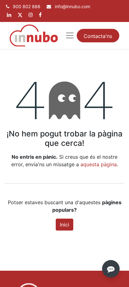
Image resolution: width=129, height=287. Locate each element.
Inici (64, 224)
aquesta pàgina (98, 164)
